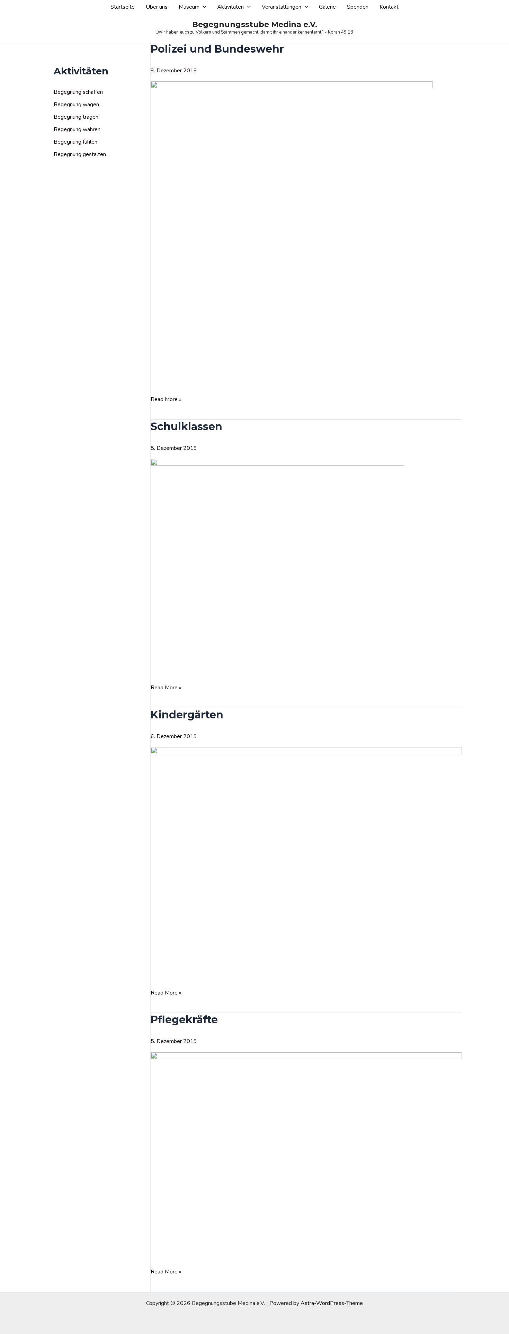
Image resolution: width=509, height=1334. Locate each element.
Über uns (157, 7)
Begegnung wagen (76, 104)
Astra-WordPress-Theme (332, 1303)
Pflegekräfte (184, 1019)
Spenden (357, 7)
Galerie (327, 7)
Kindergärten (187, 714)
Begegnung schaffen (78, 92)
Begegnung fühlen (75, 142)
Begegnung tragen (76, 117)
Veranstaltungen (281, 7)
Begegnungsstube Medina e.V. (254, 24)
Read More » (166, 400)
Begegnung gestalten (80, 154)
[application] (202, 7)
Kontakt (389, 7)
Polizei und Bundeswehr (217, 49)
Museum (189, 7)
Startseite (122, 7)
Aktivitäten (230, 7)
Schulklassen (186, 426)
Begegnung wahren (77, 129)
